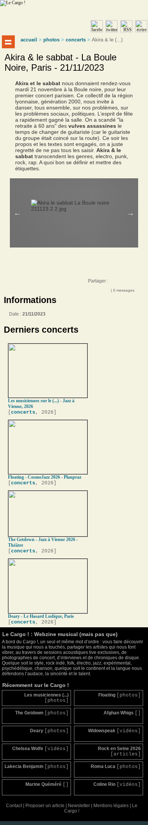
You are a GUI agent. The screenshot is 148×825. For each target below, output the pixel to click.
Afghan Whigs (122, 713)
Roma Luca (116, 766)
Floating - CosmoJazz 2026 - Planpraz (44, 477)
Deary (49, 731)
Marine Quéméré (47, 784)
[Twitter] (130, 283)
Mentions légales (111, 805)
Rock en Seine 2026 (119, 751)
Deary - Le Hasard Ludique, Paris (41, 616)
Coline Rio (117, 784)
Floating (119, 695)
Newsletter (79, 805)
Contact (14, 805)
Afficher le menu (8, 41)
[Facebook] (115, 283)
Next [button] (130, 213)
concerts (76, 40)
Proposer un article (45, 805)
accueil (28, 40)
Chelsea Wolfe (40, 749)
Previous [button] (17, 213)
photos (51, 40)
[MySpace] (122, 283)
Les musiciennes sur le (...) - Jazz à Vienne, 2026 (41, 403)
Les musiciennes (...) (46, 697)
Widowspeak (114, 731)
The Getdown (42, 713)
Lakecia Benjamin (37, 766)
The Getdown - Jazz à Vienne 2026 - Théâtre (43, 542)
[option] (79, 203)
